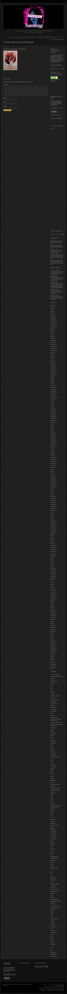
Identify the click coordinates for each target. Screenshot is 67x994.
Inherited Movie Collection (56, 805)
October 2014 (53, 574)
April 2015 (52, 564)
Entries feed (53, 952)
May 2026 (52, 311)
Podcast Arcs (62, 984)
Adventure (53, 692)
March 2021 (53, 432)
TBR (51, 895)
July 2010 (52, 654)
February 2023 (53, 387)
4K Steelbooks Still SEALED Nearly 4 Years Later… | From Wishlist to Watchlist (56, 251)
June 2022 (52, 403)
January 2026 (53, 319)
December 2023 (54, 367)
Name (5, 97)
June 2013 (52, 603)
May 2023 (52, 381)
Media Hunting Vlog (54, 825)
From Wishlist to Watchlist (56, 784)
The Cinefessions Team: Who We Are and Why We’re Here (54, 986)
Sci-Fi (51, 870)
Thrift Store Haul (54, 909)
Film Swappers (53, 780)
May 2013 (52, 605)
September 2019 (54, 467)
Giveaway (53, 786)
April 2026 (52, 313)
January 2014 (53, 592)
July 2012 (52, 621)
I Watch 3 (52, 803)
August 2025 (53, 328)
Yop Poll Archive (42, 989)
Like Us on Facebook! (56, 118)
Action (52, 684)
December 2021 (54, 414)
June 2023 (52, 379)
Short (52, 881)
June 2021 (52, 426)
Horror (52, 796)
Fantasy (52, 772)
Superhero (53, 893)
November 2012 (54, 615)
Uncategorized (53, 926)
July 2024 (52, 354)
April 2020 (52, 453)
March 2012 (53, 625)
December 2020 (54, 438)
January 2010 (53, 666)
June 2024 (52, 356)
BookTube (53, 715)
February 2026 (53, 317)
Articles (16, 37)
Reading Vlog (53, 860)
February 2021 (53, 434)
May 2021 (52, 428)
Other (52, 850)
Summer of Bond (54, 891)
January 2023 (53, 389)
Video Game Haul (54, 930)
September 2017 (54, 508)
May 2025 (52, 334)
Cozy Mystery (53, 743)
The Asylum (53, 903)
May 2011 (52, 637)
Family (52, 770)
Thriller (52, 911)
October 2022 (53, 395)
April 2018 (52, 494)
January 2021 (53, 436)
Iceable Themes (5, 985)
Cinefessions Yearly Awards (59, 990)
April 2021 (52, 430)
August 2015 (53, 557)
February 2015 (53, 568)
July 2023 (52, 377)
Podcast (52, 852)
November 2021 (54, 416)
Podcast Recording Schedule (59, 985)
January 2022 (53, 412)
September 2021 (54, 420)
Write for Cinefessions (29, 37)
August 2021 (53, 422)
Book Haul (53, 705)
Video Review (53, 932)
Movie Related (53, 833)
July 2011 (52, 633)
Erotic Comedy (53, 766)
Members (57, 984)
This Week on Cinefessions (56, 907)
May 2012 (52, 623)
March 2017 (53, 520)
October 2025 (53, 325)
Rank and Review (54, 858)
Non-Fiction (53, 848)
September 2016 (54, 531)
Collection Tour (53, 733)
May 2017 (52, 516)
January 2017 (53, 523)
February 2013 (53, 611)
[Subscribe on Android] (54, 76)
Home (51, 39)
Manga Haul (53, 819)
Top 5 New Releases (55, 918)
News (52, 846)
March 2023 (53, 385)
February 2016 (53, 545)
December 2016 (54, 525)
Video (52, 928)
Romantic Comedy (54, 868)
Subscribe (54, 111)
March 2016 (53, 543)
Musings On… (53, 842)
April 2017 (52, 518)
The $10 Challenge (54, 899)
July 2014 (52, 580)
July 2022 (52, 401)
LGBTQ (52, 811)
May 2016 (52, 539)
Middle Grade (53, 829)
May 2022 (52, 404)
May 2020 (52, 451)
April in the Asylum (54, 699)
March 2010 (53, 662)
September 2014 (54, 576)
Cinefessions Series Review (56, 722)
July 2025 (52, 330)
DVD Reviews (53, 764)
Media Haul (53, 823)
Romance (52, 866)
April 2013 (52, 607)
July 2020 (52, 447)
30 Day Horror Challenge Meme (57, 676)
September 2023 (54, 373)
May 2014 (52, 584)
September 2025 (54, 326)
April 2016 (52, 541)
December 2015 (54, 549)
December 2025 (54, 321)
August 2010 (53, 652)
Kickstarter (53, 809)
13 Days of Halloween (55, 674)
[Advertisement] (56, 89)
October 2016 (53, 529)
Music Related (53, 838)
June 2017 (52, 514)
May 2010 (52, 658)
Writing (52, 942)
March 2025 (53, 338)
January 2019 (53, 479)
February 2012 (53, 627)
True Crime (53, 920)
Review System (51, 990)
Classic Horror (53, 727)
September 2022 (54, 397)
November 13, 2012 (8, 49)
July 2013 (52, 601)
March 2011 (53, 640)
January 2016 (53, 547)
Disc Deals (53, 751)
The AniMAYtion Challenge (56, 901)
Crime (52, 745)
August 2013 (53, 600)
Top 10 (52, 915)
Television (53, 897)
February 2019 (53, 477)
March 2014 (53, 588)
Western (52, 938)
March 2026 (53, 315)
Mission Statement (61, 989)
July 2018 (52, 488)
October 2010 (53, 648)
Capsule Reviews (54, 717)
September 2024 (54, 350)
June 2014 (52, 582)
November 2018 (54, 481)
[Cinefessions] (33, 5)
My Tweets (53, 128)
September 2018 (54, 484)
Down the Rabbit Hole (55, 757)
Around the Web (49, 37)
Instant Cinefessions (55, 807)
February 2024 (53, 364)
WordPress (23, 984)
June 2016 (52, 537)
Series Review (53, 877)
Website (5, 106)
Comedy (52, 735)
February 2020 (53, 457)
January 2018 (53, 500)
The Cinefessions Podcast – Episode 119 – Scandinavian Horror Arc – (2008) (57, 272)
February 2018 (53, 498)
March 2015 (53, 566)
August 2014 (53, 578)
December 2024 (54, 344)
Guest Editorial (53, 792)
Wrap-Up (52, 940)
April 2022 (52, 406)
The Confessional (54, 905)
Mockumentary (53, 831)
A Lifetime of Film (54, 682)
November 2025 (54, 323)
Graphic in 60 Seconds (55, 788)
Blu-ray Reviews (54, 701)
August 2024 (53, 352)
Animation (53, 697)
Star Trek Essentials (54, 889)
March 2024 (53, 362)
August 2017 (53, 510)
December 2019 (54, 461)
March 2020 (53, 455)
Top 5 (52, 916)
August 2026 (53, 305)
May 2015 (52, 562)
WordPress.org (53, 956)
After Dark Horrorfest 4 (55, 695)
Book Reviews (53, 709)
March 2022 (53, 408)
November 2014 (54, 572)
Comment (5, 84)
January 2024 (53, 365)
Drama (52, 758)
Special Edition (53, 885)
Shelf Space (53, 879)
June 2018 (52, 490)
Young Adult (53, 944)
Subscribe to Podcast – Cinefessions (55, 80)
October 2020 (53, 442)
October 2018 (53, 483)
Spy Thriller (53, 887)
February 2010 (53, 664)
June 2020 (52, 449)
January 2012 (53, 629)
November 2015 (54, 551)
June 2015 (52, 561)
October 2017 (53, 506)
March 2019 (53, 475)
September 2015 (54, 555)
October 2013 (53, 596)
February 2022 (53, 410)
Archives (56, 37)
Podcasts (21, 37)
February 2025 (53, 340)
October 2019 (53, 465)
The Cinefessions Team (39, 37)
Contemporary (53, 741)
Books (52, 713)
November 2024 (54, 346)
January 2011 (53, 644)
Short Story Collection (55, 883)
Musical (52, 840)
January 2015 (53, 570)
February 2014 (53, 590)
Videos (52, 934)
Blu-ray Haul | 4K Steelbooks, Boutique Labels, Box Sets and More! (57, 242)
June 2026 (52, 309)
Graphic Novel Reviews (55, 790)
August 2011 (53, 631)
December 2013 (54, 594)
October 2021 (53, 418)
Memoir (52, 827)
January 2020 (53, 459)
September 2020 (54, 444)
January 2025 (53, 342)
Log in (52, 950)
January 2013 (53, 613)
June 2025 (52, 332)
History (52, 794)
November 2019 (54, 463)
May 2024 (52, 358)
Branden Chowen (15, 49)
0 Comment (23, 49)
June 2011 (52, 635)
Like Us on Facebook (24, 963)
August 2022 (53, 399)
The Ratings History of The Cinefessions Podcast (47, 987)
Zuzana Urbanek (54, 295)
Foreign (52, 782)
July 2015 (52, 559)
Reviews (11, 37)
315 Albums (53, 678)
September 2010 (54, 650)
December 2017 (54, 502)
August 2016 (53, 533)
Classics (52, 729)
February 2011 (53, 642)
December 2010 (54, 646)
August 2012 (53, 619)
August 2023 (53, 375)
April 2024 (52, 360)
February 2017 (53, 522)
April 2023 (52, 383)
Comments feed (54, 954)
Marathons (53, 821)
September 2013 (54, 598)
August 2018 (53, 486)
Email (4, 102)
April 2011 (52, 639)
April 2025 (52, 336)
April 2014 (52, 586)
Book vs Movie (53, 711)
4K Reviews (53, 680)
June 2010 (52, 656)
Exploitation (53, 768)
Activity (46, 984)
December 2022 (54, 391)
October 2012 (53, 617)
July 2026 (52, 307)
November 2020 (54, 440)
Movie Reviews (53, 835)
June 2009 (52, 668)
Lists (51, 815)
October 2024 (53, 348)
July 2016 (52, 535)
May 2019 (52, 471)
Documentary (53, 753)
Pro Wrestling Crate (54, 856)
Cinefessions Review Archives (51, 989)
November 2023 (54, 369)
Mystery (52, 844)
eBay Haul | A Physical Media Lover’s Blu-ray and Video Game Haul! (57, 247)
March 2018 (53, 496)
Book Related (53, 707)
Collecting (52, 731)
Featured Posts (44, 990)
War (51, 936)
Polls (51, 854)
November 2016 (54, 527)
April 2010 (52, 660)
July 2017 (52, 512)
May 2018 (52, 492)
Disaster (52, 749)
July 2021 (52, 424)
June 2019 (52, 469)
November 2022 (54, 393)
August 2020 (53, 445)
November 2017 (54, 504)
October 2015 (53, 553)
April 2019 (52, 473)
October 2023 (53, 371)
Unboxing (52, 924)
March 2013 (53, 609)
